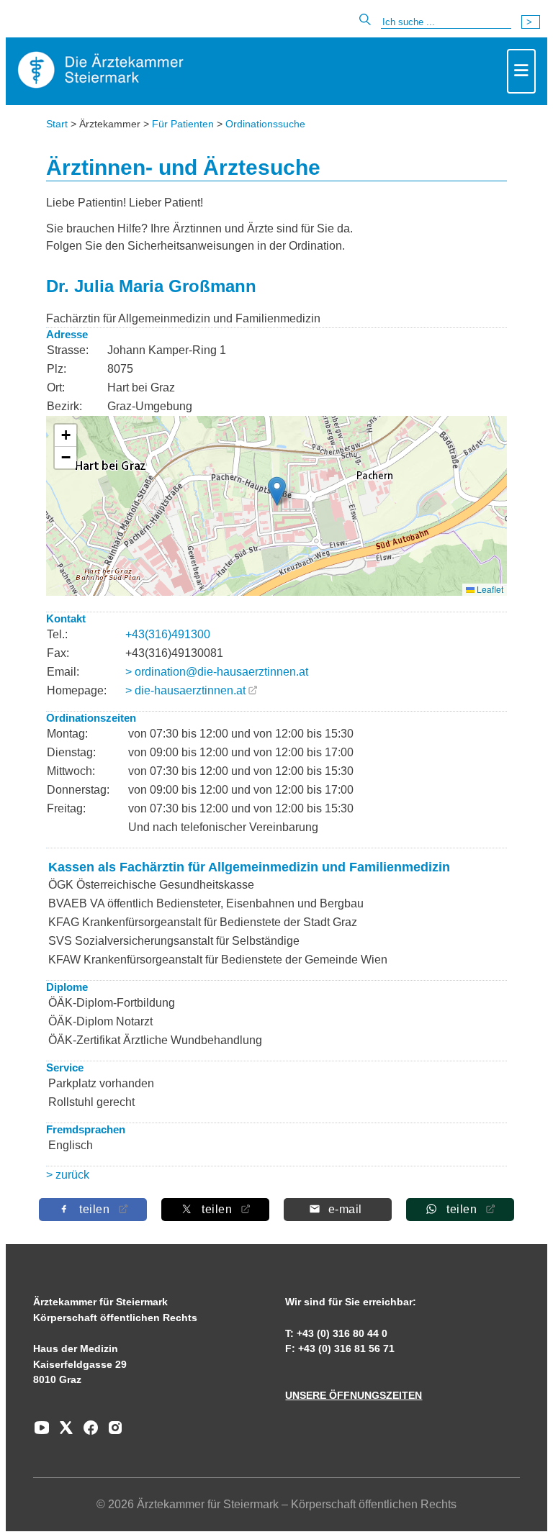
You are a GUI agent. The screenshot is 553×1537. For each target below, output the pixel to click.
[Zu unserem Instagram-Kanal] (111, 1432)
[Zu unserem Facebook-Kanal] (87, 1432)
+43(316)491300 (167, 634)
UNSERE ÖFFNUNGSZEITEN (353, 1395)
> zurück (67, 1175)
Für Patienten (183, 124)
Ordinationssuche (265, 124)
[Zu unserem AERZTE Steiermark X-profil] (62, 1432)
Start (57, 124)
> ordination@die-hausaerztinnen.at (216, 672)
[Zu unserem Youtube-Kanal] (41, 1432)
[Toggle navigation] (521, 71)
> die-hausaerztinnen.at (185, 690)
